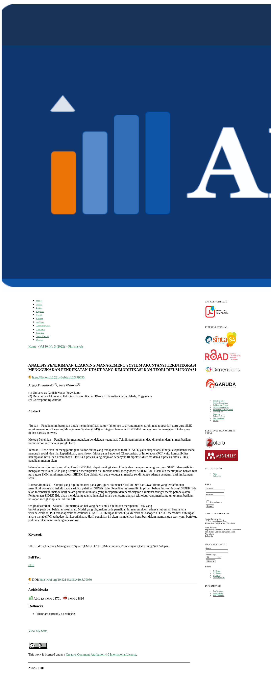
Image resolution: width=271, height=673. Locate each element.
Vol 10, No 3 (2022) (52, 346)
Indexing (40, 333)
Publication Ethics (220, 405)
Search (39, 315)
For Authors (218, 593)
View (215, 474)
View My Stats (37, 631)
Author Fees (218, 412)
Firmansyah (75, 346)
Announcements (43, 326)
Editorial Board (219, 416)
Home (38, 301)
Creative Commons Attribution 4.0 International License (101, 654)
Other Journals (219, 578)
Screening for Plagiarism (223, 409)
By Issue (216, 571)
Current (39, 319)
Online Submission (221, 407)
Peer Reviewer (218, 418)
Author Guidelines (220, 403)
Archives (216, 414)
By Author (217, 573)
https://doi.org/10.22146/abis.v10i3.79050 (58, 377)
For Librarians (218, 595)
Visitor (215, 420)
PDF (31, 565)
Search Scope (211, 555)
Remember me (216, 502)
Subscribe (217, 476)
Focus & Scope (219, 401)
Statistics (40, 329)
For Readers (218, 591)
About (39, 304)
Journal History (43, 336)
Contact (39, 340)
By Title (216, 575)
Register (40, 311)
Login (39, 308)
